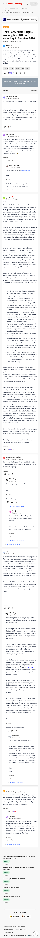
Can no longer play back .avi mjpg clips (14, 878)
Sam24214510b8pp (11, 96)
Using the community (9, 929)
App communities (14, 8)
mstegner (8, 197)
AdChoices (31, 935)
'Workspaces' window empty (11, 896)
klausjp (14, 511)
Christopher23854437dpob (13, 457)
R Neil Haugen (13, 479)
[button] (3, 4)
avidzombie (9, 552)
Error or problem (20, 68)
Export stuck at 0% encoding (11, 887)
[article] (20, 111)
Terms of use (19, 929)
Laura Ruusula (10, 790)
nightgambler (10, 134)
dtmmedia (12, 816)
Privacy (25, 929)
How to (6, 68)
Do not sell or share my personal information (15, 935)
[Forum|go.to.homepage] (14, 3)
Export (11, 68)
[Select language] (27, 3)
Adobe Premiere (25, 8)
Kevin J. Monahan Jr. (14, 165)
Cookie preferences (8, 932)
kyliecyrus (9, 45)
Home (5, 8)
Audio (27, 68)
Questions (6, 10)
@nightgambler (25, 170)
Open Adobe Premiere (29, 19)
